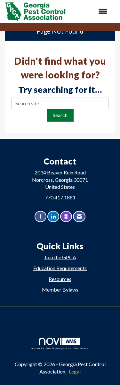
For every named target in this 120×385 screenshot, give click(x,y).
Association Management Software (60, 348)
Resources (60, 279)
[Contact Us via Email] (79, 216)
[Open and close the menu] (89, 11)
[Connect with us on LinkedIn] (53, 216)
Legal (75, 371)
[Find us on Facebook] (40, 216)
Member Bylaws (60, 289)
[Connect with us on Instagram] (66, 216)
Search (60, 115)
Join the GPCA (60, 257)
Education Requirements (60, 268)
